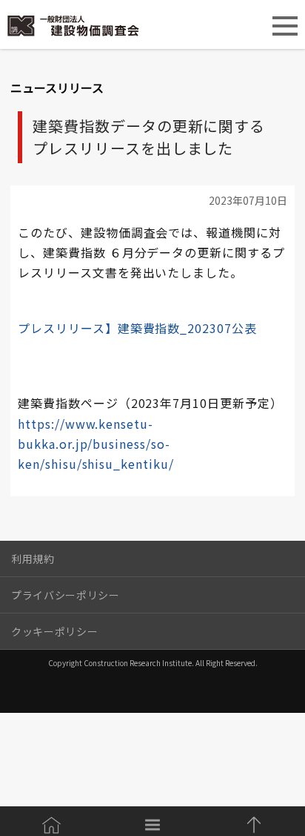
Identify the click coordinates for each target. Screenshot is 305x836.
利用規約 (33, 558)
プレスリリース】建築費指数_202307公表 (137, 328)
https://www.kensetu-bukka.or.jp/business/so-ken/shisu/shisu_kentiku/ (95, 444)
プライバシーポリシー (65, 594)
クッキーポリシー (54, 631)
